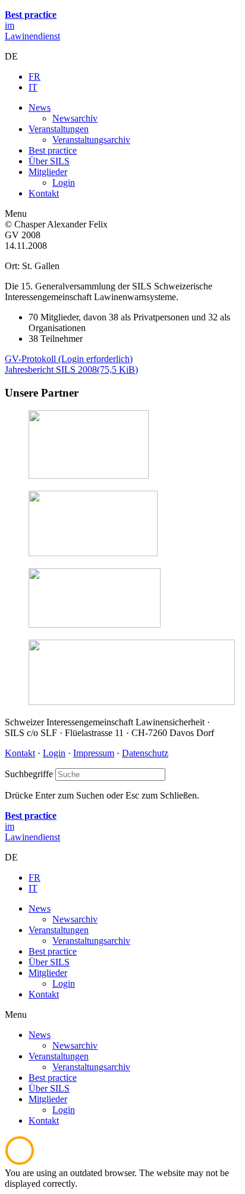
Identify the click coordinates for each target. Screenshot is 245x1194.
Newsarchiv (75, 1045)
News (40, 1035)
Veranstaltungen (59, 1056)
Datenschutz (145, 753)
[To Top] (19, 1162)
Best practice (53, 1078)
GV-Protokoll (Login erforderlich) (69, 359)
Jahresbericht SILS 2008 (71, 369)
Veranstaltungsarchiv (91, 1067)
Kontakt (20, 753)
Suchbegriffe (29, 774)
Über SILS (49, 1088)
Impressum (93, 753)
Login (54, 753)
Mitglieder (48, 1099)
